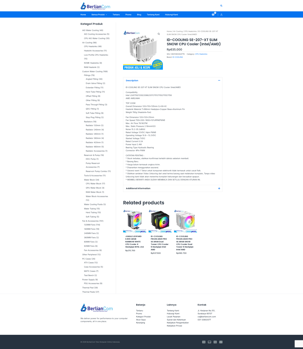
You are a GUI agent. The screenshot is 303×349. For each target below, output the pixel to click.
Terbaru (139, 310)
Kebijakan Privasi (174, 326)
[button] (221, 5)
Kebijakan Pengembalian (178, 322)
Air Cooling (178, 31)
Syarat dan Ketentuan (176, 319)
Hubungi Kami (173, 313)
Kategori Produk (143, 316)
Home (169, 31)
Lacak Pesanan (173, 316)
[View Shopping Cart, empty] (213, 14)
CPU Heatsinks (190, 31)
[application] (106, 14)
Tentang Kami (173, 310)
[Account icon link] (221, 14)
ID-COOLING (177, 57)
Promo (139, 313)
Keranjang (140, 322)
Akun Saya (141, 319)
